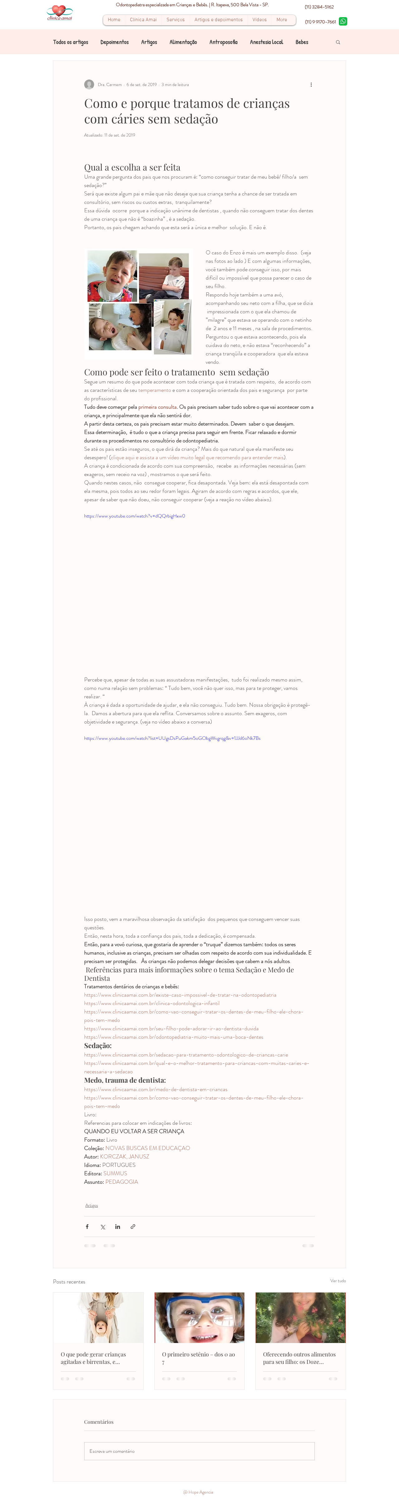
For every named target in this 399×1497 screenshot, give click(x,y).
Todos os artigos (70, 42)
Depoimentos (115, 42)
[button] (338, 41)
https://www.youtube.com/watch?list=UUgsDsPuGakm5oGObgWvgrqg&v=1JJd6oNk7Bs (172, 738)
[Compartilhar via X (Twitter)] (102, 1227)
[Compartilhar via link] (133, 1227)
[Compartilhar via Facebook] (87, 1227)
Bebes (302, 42)
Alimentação (183, 42)
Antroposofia (223, 42)
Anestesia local (266, 42)
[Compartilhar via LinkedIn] (118, 1227)
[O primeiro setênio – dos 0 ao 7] (200, 1317)
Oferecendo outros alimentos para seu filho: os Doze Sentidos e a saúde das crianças (299, 1357)
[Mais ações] (311, 84)
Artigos (149, 42)
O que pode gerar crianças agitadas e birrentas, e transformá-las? (93, 1357)
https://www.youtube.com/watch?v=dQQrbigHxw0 (134, 515)
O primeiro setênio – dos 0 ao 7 (198, 1357)
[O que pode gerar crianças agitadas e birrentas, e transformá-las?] (98, 1317)
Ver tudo (338, 1281)
